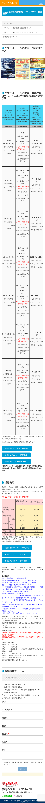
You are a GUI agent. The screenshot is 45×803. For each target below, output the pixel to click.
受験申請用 (18, 587)
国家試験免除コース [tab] (10, 37)
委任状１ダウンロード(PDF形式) (16, 455)
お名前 (4, 702)
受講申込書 (9, 578)
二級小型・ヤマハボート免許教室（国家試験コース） (22, 690)
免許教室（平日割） (11, 692)
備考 (3, 750)
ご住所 (4, 726)
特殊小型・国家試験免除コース (14, 698)
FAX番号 (5, 742)
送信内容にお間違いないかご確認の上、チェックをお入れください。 (23, 763)
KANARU (25, 802)
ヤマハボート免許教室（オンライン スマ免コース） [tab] (21, 32)
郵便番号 (5, 718)
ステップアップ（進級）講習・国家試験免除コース (21, 695)
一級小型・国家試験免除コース (14, 684)
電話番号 (5, 734)
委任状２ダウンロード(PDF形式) (16, 461)
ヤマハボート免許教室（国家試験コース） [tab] (17, 28)
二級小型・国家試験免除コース (14, 687)
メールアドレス (7, 710)
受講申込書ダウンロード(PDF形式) (17, 448)
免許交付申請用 (28, 587)
